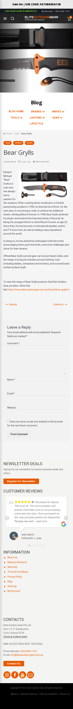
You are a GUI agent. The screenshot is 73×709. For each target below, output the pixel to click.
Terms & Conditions (17, 571)
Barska (13, 304)
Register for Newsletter (21, 481)
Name (11, 379)
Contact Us (13, 663)
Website (11, 407)
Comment (13, 343)
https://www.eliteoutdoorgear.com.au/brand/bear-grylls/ (37, 289)
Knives (29, 143)
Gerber (18, 143)
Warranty (12, 567)
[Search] (12, 18)
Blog (9, 581)
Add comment (42, 162)
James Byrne (9, 162)
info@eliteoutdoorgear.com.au (26, 655)
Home (9, 133)
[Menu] (5, 18)
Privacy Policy (14, 576)
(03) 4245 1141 (62, 11)
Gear (17, 133)
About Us (12, 557)
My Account (47, 11)
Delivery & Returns (17, 562)
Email (11, 393)
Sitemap (12, 586)
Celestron (58, 304)
